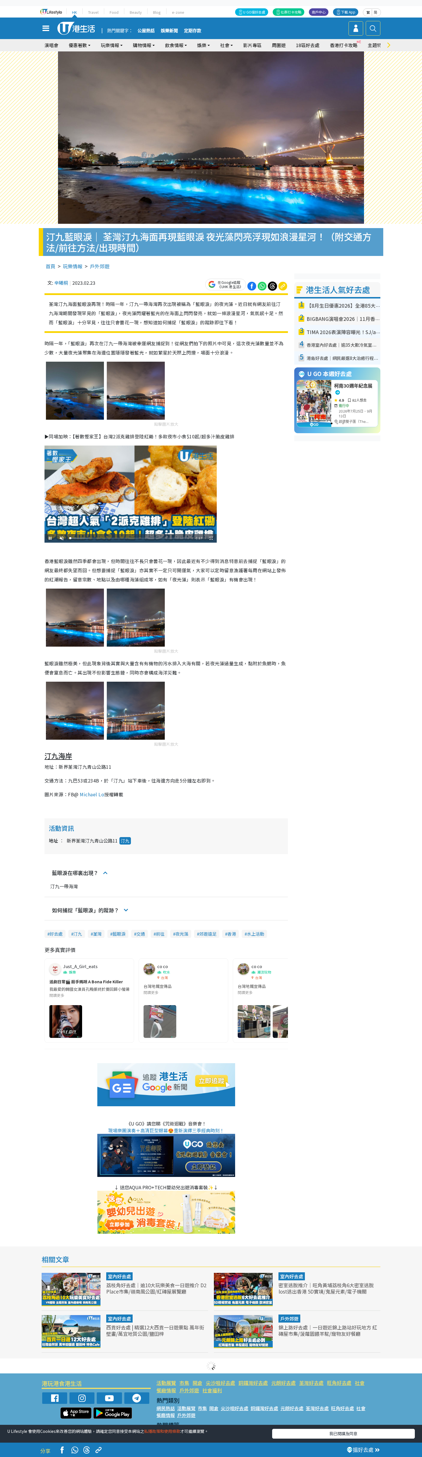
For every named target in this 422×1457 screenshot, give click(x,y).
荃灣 (97, 934)
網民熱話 (165, 1408)
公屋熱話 (146, 30)
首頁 (50, 266)
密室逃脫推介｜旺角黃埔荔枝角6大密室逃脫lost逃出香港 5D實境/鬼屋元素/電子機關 (326, 1288)
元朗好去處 (283, 1382)
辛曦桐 (61, 282)
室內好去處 (119, 1276)
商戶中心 (319, 11)
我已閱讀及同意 (343, 1433)
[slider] (129, 538)
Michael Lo (92, 794)
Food (114, 12)
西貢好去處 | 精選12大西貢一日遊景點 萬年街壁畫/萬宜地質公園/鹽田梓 (155, 1330)
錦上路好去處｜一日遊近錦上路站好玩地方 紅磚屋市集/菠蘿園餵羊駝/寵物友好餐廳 (327, 1330)
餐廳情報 (166, 1390)
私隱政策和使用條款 (162, 1431)
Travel (93, 12)
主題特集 (377, 45)
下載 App (348, 11)
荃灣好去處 (311, 1382)
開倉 (197, 1382)
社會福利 (212, 1390)
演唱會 (51, 45)
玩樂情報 (72, 266)
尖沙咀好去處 (220, 1382)
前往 (160, 934)
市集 (184, 1382)
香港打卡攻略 (343, 45)
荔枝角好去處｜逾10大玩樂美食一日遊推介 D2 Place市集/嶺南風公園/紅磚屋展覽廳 (156, 1288)
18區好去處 (308, 45)
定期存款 (192, 30)
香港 (231, 934)
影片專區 (252, 45)
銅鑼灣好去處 (253, 1382)
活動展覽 (166, 1382)
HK (74, 12)
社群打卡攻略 (291, 11)
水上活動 (255, 934)
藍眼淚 (119, 934)
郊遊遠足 (207, 934)
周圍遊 (279, 45)
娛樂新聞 (169, 30)
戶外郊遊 (99, 266)
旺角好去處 (339, 1382)
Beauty (136, 12)
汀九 (125, 841)
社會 (360, 1382)
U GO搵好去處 (254, 11)
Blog (157, 12)
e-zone (178, 12)
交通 (140, 934)
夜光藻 (181, 934)
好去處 (56, 934)
